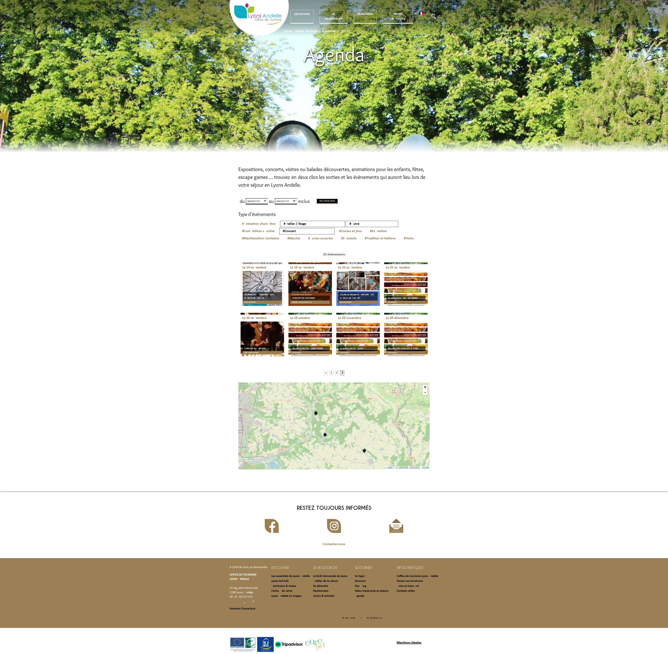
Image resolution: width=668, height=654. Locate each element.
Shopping (360, 586)
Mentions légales (409, 642)
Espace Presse (348, 618)
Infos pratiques (410, 567)
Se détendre (320, 586)
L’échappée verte (281, 590)
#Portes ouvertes (320, 238)
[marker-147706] (364, 451)
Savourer (360, 581)
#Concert (289, 231)
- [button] (425, 392)
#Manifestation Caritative (260, 238)
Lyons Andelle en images (286, 595)
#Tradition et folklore (380, 238)
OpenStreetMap (402, 468)
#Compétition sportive (258, 231)
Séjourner (365, 14)
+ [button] (425, 387)
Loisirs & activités (324, 595)
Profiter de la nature (325, 581)
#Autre (354, 224)
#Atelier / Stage (295, 224)
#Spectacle (348, 238)
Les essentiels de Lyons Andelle (290, 576)
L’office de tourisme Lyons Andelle (417, 576)
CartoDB (425, 468)
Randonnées (320, 590)
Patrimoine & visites (283, 586)
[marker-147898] (315, 413)
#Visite (409, 238)
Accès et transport (408, 586)
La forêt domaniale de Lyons (330, 576)
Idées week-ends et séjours (372, 590)
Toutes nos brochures (410, 581)
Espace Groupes (374, 618)
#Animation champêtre (259, 224)
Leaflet (389, 468)
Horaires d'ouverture (242, 608)
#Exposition (378, 231)
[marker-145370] (325, 435)
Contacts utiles (406, 590)
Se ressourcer (325, 567)
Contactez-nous (334, 544)
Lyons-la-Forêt (280, 581)
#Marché (293, 238)
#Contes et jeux (350, 231)
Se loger (360, 576)
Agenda (359, 595)
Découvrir (302, 14)
